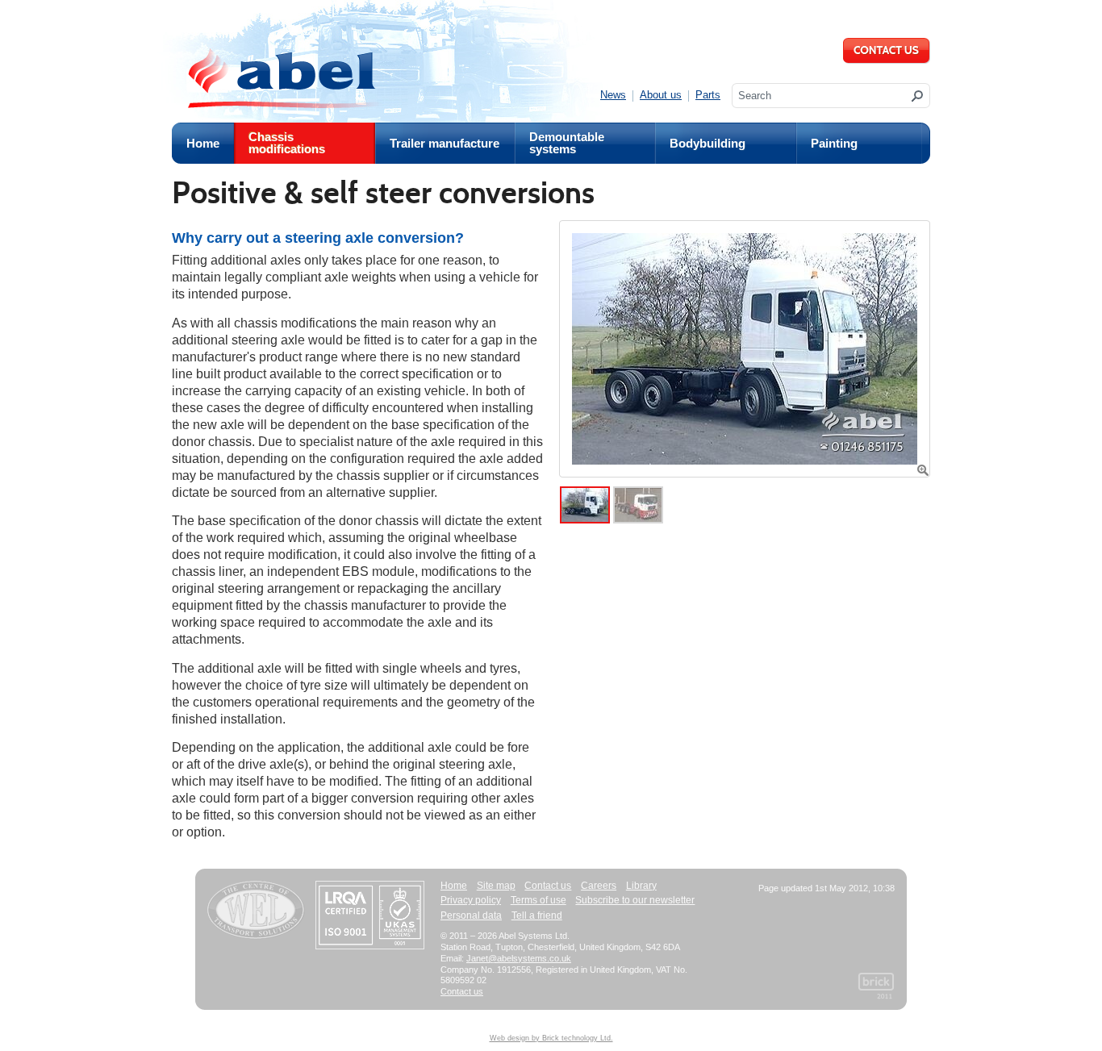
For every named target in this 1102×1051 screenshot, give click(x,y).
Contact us (547, 885)
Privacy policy (470, 900)
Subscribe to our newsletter (635, 900)
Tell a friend (536, 915)
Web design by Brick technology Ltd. (551, 1038)
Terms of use (538, 900)
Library (641, 885)
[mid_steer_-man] (638, 517)
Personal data (471, 915)
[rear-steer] (744, 349)
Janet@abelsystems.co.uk (518, 958)
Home (453, 885)
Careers (598, 885)
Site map (496, 885)
